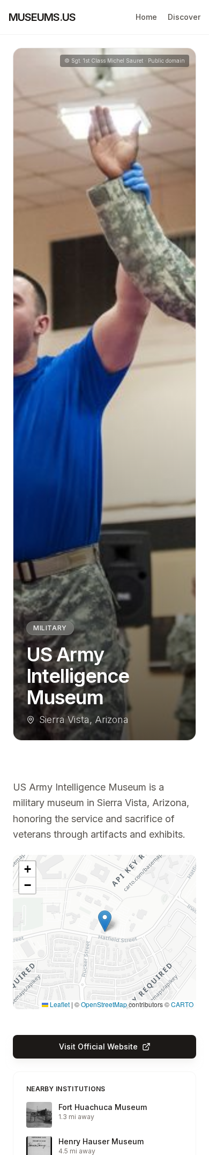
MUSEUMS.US (42, 17)
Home (146, 16)
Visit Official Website (98, 1046)
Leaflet (59, 1004)
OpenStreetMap (104, 1004)
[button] (104, 921)
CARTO (182, 1004)
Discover (184, 16)
